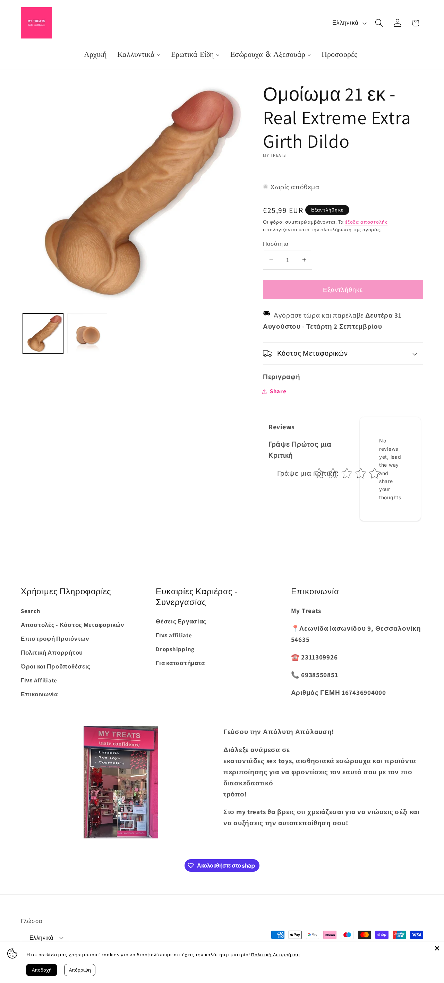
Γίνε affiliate (174, 635)
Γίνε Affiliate (39, 680)
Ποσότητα (276, 243)
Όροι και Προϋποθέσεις (56, 666)
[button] (379, 23)
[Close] (437, 948)
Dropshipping (175, 649)
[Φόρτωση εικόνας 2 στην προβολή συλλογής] (87, 333)
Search (30, 611)
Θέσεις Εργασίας (181, 621)
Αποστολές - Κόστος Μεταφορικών (72, 625)
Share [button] (278, 391)
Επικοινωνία (39, 694)
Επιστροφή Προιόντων (55, 639)
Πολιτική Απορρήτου (52, 652)
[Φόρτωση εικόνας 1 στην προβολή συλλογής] (43, 333)
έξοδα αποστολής (366, 221)
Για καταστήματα (180, 663)
